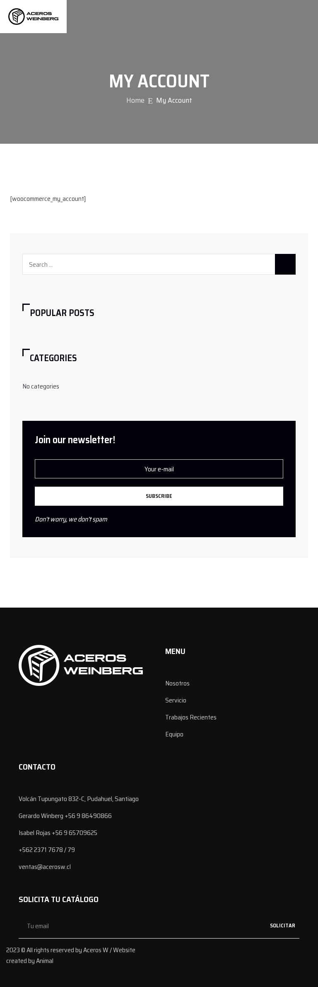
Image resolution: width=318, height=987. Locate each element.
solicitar (282, 925)
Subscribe (159, 496)
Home (135, 100)
